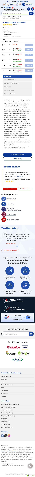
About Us (4, 379)
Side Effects (7, 87)
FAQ (2, 388)
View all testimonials (10, 250)
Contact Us (4, 394)
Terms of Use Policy (7, 410)
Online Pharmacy (6, 376)
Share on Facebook (18, 155)
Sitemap (3, 396)
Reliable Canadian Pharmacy (8, 451)
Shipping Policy (5, 422)
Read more (20, 176)
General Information (10, 80)
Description (7, 76)
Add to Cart (29, 45)
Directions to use (9, 90)
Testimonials (4, 391)
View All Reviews (24, 189)
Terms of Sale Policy (7, 413)
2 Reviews (15, 25)
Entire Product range (7, 385)
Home (4, 17)
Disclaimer (4, 419)
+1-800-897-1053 (22, 1)
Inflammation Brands (14, 17)
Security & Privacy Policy (8, 407)
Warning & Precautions (11, 83)
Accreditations (5, 424)
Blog (2, 382)
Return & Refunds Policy (8, 416)
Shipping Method (9, 94)
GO (31, 13)
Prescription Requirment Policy (10, 404)
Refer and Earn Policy (7, 427)
